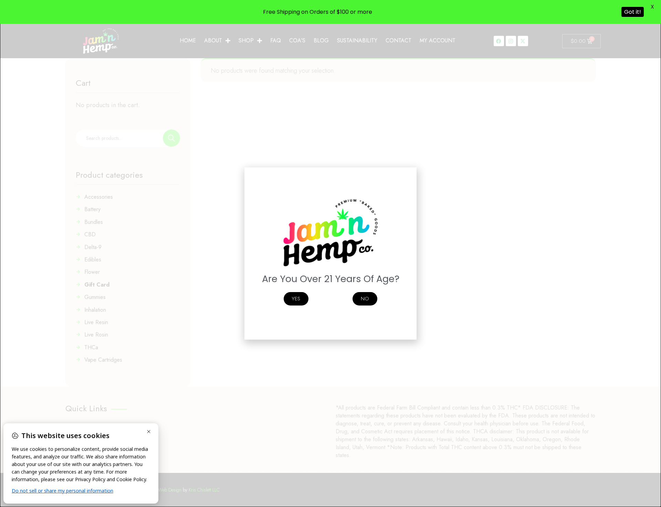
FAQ (275, 40)
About (213, 40)
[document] (330, 253)
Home (188, 40)
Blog (321, 40)
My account (437, 40)
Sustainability (357, 40)
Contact (398, 40)
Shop (246, 40)
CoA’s (297, 40)
